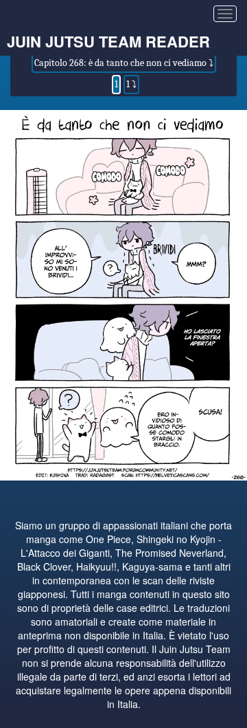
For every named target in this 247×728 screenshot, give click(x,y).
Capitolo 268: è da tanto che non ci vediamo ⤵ (123, 63)
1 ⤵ (131, 84)
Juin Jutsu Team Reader (108, 41)
